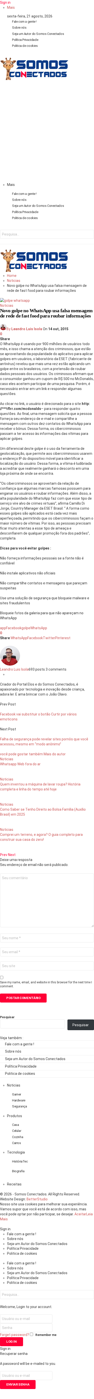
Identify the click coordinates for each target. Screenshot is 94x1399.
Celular (16, 1131)
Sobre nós (19, 27)
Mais (11, 7)
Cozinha (17, 1137)
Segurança (19, 1106)
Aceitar (80, 1214)
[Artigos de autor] (10, 664)
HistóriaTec (20, 1161)
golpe (26, 628)
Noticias (6, 306)
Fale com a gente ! (24, 21)
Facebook (14, 628)
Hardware (18, 1100)
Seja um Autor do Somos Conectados (38, 34)
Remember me (45, 1335)
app (3, 628)
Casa (15, 1125)
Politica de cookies (25, 46)
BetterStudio (37, 1199)
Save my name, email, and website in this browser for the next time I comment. (46, 984)
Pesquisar (7, 1017)
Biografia (18, 1171)
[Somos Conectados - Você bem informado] (34, 79)
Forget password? (14, 1335)
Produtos (14, 1116)
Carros (16, 1143)
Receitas (14, 1184)
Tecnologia (16, 1152)
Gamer (16, 1094)
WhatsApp (38, 628)
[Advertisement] (47, 133)
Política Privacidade (25, 40)
